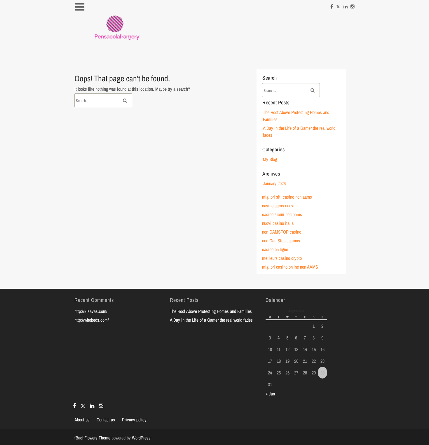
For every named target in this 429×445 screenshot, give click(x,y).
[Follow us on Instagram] (352, 5)
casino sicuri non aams (282, 214)
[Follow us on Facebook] (331, 5)
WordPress (141, 438)
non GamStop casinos (281, 240)
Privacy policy (134, 419)
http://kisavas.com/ (90, 311)
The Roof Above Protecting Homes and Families (211, 311)
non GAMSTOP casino (281, 232)
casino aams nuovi (278, 205)
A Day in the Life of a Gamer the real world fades (211, 320)
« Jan (270, 393)
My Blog (270, 159)
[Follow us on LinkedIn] (345, 5)
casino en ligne (275, 249)
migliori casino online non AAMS (290, 267)
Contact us (106, 419)
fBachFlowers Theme (92, 438)
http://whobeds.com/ (91, 320)
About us (82, 419)
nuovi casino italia (278, 223)
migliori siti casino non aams (287, 197)
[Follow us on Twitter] (338, 5)
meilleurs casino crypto (282, 258)
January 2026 (274, 183)
